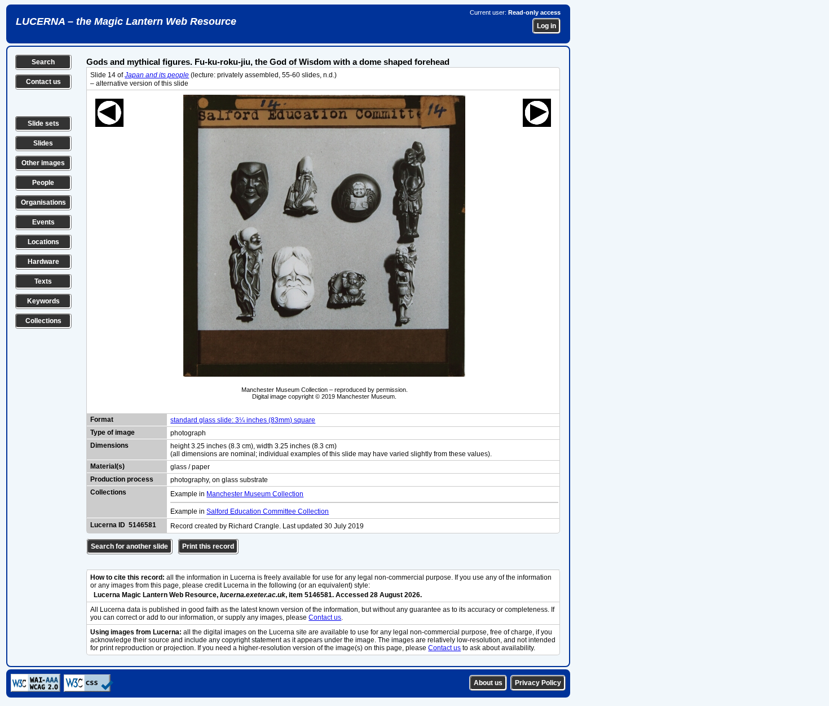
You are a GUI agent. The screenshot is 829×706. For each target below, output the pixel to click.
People (43, 183)
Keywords (43, 301)
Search (43, 62)
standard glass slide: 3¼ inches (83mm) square (242, 420)
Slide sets (43, 123)
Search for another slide (129, 546)
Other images (43, 163)
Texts (43, 281)
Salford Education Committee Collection (267, 511)
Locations (43, 242)
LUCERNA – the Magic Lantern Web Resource (126, 21)
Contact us (43, 82)
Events (43, 222)
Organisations (43, 202)
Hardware (43, 262)
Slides (43, 143)
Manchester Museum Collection (254, 494)
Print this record (208, 546)
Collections (43, 321)
